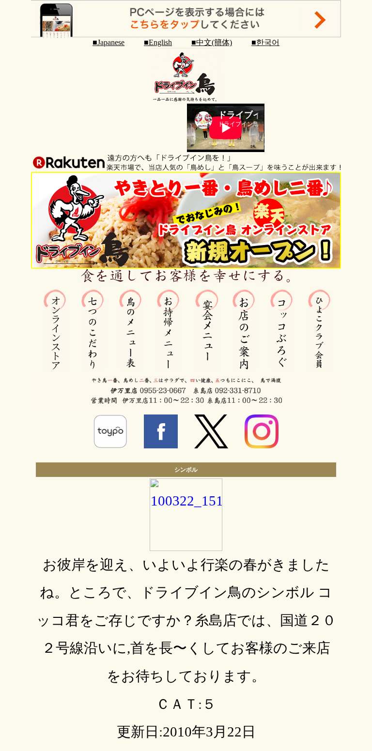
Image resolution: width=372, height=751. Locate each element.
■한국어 (265, 42)
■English (158, 42)
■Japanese (108, 42)
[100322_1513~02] (186, 546)
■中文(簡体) (211, 42)
